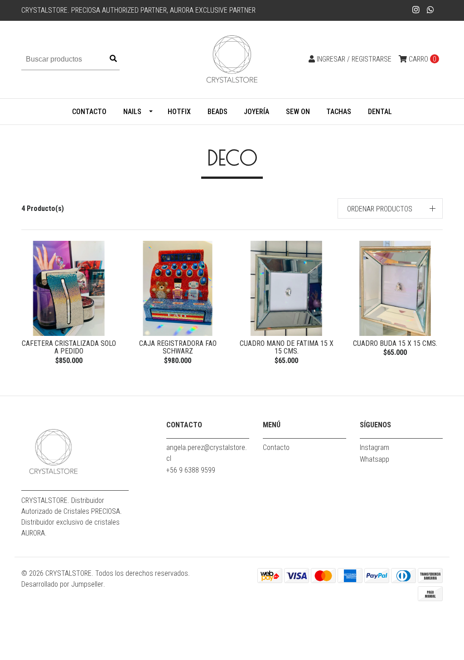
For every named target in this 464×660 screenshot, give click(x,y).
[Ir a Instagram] (416, 9)
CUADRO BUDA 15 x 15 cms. (395, 343)
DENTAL (380, 111)
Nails (132, 111)
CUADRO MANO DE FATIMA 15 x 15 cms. (287, 347)
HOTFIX (179, 111)
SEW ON (298, 111)
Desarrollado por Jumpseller (62, 584)
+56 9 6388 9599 (190, 470)
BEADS (217, 111)
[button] (390, 208)
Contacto (89, 111)
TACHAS (338, 111)
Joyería (256, 111)
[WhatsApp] (430, 9)
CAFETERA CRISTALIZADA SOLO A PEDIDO (69, 347)
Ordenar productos (379, 209)
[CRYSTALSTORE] (232, 59)
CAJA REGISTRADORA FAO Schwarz (178, 347)
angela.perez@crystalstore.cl (206, 453)
